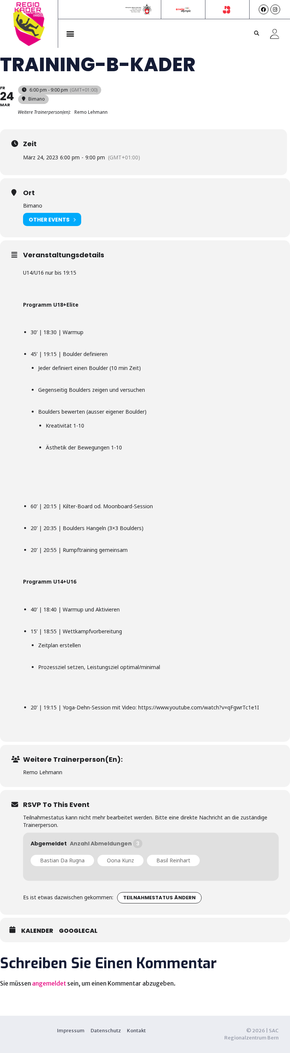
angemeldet (49, 983)
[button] (70, 33)
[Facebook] (263, 9)
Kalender (37, 931)
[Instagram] (275, 9)
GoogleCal (78, 931)
